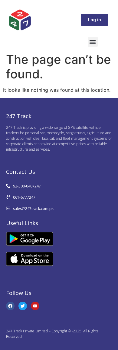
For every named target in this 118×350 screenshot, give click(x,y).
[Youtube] (35, 306)
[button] (93, 42)
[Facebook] (10, 306)
